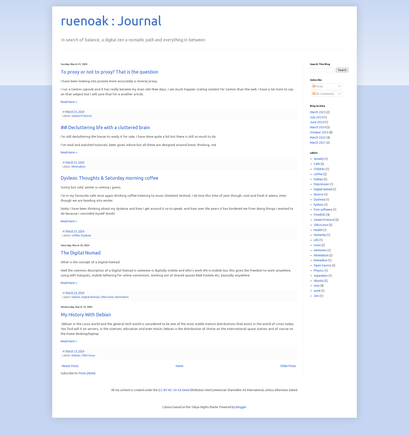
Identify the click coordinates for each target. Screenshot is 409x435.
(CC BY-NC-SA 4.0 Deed (173, 390)
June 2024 (317, 122)
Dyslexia (86, 235)
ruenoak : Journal (111, 20)
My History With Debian (86, 314)
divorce (319, 194)
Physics (319, 270)
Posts (319, 86)
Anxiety (319, 158)
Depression (321, 184)
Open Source (322, 265)
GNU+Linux (107, 296)
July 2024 (316, 117)
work (317, 290)
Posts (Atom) (87, 373)
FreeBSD (319, 214)
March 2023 (318, 137)
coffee (76, 235)
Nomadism (122, 296)
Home (179, 366)
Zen (316, 296)
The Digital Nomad (81, 252)
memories (320, 250)
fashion (319, 204)
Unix (317, 285)
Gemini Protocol (82, 115)
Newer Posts (70, 366)
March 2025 (318, 112)
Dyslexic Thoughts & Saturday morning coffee (109, 178)
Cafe (317, 164)
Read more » (69, 102)
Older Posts (288, 366)
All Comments (324, 93)
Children (319, 169)
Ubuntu (319, 280)
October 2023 (319, 132)
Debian (76, 296)
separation (321, 275)
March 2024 (318, 127)
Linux (317, 245)
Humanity (320, 235)
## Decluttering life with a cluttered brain (105, 127)
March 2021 (318, 142)
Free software (323, 209)
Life (316, 240)
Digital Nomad (90, 296)
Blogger (241, 407)
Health (318, 230)
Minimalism (78, 166)
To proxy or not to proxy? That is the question (109, 71)
